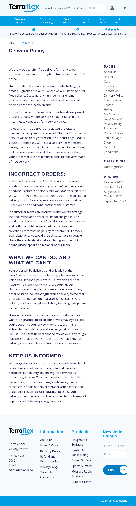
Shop (107, 142)
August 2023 (112, 192)
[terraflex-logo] (24, 8)
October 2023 (113, 187)
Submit (112, 470)
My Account (111, 114)
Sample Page (112, 138)
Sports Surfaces (82, 466)
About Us (50, 8)
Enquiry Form (113, 100)
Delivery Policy (27, 50)
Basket (108, 77)
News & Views (66, 8)
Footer (108, 105)
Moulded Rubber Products (83, 474)
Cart (107, 81)
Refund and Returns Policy (49, 459)
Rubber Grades (82, 482)
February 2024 (113, 182)
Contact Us (83, 8)
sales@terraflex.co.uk (23, 470)
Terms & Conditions (47, 474)
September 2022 (115, 201)
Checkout (110, 86)
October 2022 (113, 196)
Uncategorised (113, 167)
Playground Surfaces (79, 442)
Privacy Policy (113, 124)
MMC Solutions (118, 500)
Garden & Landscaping (80, 452)
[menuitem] (20, 21)
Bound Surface (81, 460)
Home (108, 110)
